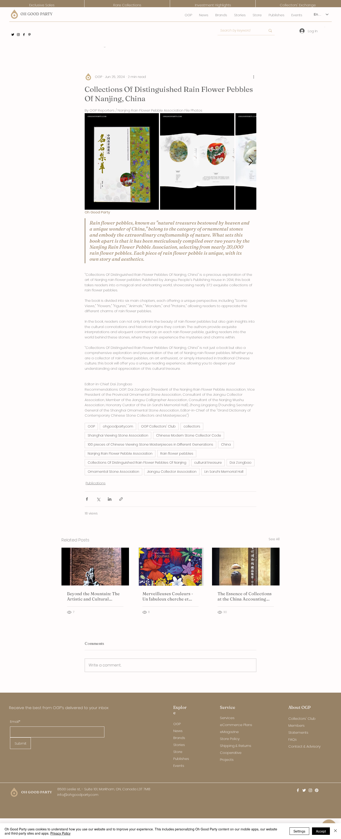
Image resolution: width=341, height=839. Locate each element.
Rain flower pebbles (176, 453)
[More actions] (253, 77)
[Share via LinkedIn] (109, 499)
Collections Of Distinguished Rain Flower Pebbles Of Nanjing (137, 462)
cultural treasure (208, 462)
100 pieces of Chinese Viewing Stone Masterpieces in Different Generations (150, 444)
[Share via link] (121, 499)
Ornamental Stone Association (113, 471)
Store (177, 751)
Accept (321, 831)
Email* (15, 721)
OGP (91, 426)
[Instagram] (18, 34)
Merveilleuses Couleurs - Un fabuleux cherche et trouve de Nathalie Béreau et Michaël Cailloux (168, 596)
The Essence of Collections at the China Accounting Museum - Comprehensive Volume (245, 596)
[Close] (335, 831)
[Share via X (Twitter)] (98, 499)
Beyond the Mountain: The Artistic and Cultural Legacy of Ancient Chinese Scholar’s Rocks (93, 596)
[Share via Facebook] (87, 499)
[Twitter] (13, 34)
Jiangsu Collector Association (171, 471)
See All (274, 539)
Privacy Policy (60, 833)
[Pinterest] (29, 34)
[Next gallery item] (251, 161)
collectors (191, 426)
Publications (96, 483)
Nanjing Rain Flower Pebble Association (120, 453)
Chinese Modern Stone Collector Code (188, 435)
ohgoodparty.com (118, 426)
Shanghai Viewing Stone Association (118, 435)
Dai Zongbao (240, 462)
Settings (299, 831)
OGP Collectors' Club (158, 426)
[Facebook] (24, 34)
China (226, 444)
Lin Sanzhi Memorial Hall (223, 471)
